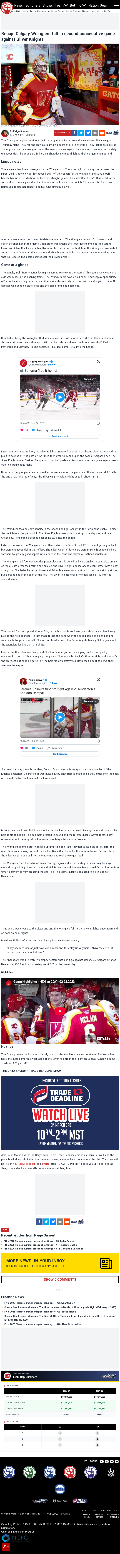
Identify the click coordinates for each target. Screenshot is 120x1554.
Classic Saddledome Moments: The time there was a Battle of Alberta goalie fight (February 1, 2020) (60, 1307)
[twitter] (81, 133)
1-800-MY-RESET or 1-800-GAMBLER (52, 1524)
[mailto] (95, 133)
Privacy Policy (86, 1515)
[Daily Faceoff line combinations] (109, 133)
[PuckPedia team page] (115, 133)
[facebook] (74, 133)
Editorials (32, 5)
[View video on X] (60, 397)
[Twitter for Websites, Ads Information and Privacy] (98, 423)
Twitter (46, 1164)
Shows (48, 5)
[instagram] (107, 1461)
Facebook (29, 1164)
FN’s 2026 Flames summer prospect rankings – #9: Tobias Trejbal (40, 1311)
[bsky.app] (88, 133)
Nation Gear (97, 5)
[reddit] (102, 133)
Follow (52, 364)
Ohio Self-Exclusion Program (18, 1531)
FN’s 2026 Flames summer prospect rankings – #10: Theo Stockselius (42, 1324)
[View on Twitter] (98, 363)
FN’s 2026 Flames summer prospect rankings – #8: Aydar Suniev (39, 1303)
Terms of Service (98, 1515)
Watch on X (90, 379)
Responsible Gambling (113, 1515)
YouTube (18, 1164)
